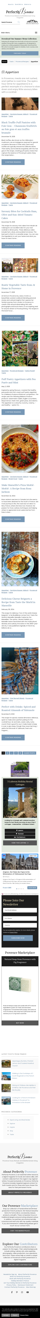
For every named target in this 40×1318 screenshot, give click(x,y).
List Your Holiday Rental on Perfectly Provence (20, 1283)
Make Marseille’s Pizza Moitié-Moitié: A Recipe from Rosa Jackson (18, 488)
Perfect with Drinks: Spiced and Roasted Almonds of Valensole (18, 708)
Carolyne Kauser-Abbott (19, 114)
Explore (12, 1124)
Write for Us (27, 4)
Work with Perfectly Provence (20, 1279)
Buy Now (20, 1023)
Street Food (13, 479)
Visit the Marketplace (20, 1231)
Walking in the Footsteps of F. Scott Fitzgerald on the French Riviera (23, 1075)
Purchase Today (20, 53)
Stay (11, 1131)
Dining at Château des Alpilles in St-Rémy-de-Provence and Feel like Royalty (24, 1087)
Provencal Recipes (22, 62)
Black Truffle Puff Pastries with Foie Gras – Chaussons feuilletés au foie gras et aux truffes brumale (19, 127)
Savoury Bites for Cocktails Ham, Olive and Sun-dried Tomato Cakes (19, 215)
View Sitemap (31, 1287)
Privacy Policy (13, 932)
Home (4, 62)
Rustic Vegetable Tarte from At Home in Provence (18, 286)
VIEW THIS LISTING (19, 843)
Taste (11, 62)
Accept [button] (5, 1315)
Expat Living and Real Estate (20, 1120)
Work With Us (19, 4)
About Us (11, 4)
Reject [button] (15, 1315)
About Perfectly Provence (20, 1192)
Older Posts (29, 753)
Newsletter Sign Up (10, 1274)
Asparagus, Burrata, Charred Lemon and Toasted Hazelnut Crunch (23, 1063)
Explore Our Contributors (20, 1265)
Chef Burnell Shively (17, 698)
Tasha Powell (30, 371)
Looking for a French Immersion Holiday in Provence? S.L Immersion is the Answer (23, 1100)
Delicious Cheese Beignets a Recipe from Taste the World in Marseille (18, 602)
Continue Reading (13, 162)
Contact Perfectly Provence (14, 1287)
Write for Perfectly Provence (20, 1276)
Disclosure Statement (25, 1285)
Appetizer (5, 114)
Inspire (12, 1127)
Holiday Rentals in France (20, 1281)
